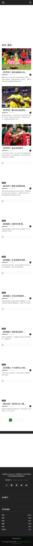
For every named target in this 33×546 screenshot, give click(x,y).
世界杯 (3, 69)
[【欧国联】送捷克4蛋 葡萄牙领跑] (16, 210)
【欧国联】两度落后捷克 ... (13, 331)
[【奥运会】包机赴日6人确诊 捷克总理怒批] (16, 390)
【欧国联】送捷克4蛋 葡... (13, 223)
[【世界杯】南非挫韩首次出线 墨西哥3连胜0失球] (16, 59)
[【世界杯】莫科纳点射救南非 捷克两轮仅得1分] (16, 97)
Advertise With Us (16, 538)
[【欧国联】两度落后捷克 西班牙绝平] (16, 318)
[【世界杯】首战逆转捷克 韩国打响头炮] (16, 135)
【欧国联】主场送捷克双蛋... (14, 259)
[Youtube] (26, 485)
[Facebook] (6, 485)
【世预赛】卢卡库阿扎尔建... (14, 367)
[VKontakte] (21, 485)
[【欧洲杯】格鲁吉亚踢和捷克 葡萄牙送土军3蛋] (16, 173)
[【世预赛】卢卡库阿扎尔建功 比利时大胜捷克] (16, 354)
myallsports (5, 74)
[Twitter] (11, 485)
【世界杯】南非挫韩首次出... (14, 72)
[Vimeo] (16, 485)
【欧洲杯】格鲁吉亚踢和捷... (14, 186)
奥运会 (3, 400)
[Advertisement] (16, 22)
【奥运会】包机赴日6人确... (14, 403)
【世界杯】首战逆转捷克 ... (13, 148)
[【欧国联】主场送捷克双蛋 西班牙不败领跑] (16, 246)
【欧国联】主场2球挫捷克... (14, 295)
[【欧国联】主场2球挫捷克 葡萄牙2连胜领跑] (16, 282)
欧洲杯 (3, 182)
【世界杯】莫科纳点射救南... (14, 110)
